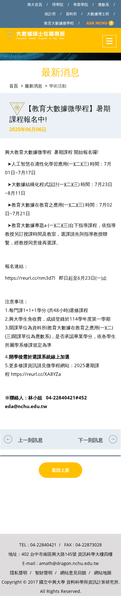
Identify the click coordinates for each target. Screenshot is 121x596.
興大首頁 (34, 4)
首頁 (13, 86)
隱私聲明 (18, 573)
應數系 (103, 4)
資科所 (71, 13)
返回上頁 (60, 470)
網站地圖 (102, 573)
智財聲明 (43, 573)
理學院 (57, 4)
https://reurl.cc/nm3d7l (30, 278)
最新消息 (33, 86)
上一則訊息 (30, 440)
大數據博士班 (98, 13)
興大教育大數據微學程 (28, 152)
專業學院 (80, 4)
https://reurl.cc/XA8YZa (36, 374)
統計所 (50, 13)
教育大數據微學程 (59, 23)
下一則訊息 (90, 440)
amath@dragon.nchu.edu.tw (69, 563)
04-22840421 (43, 545)
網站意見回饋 (73, 573)
